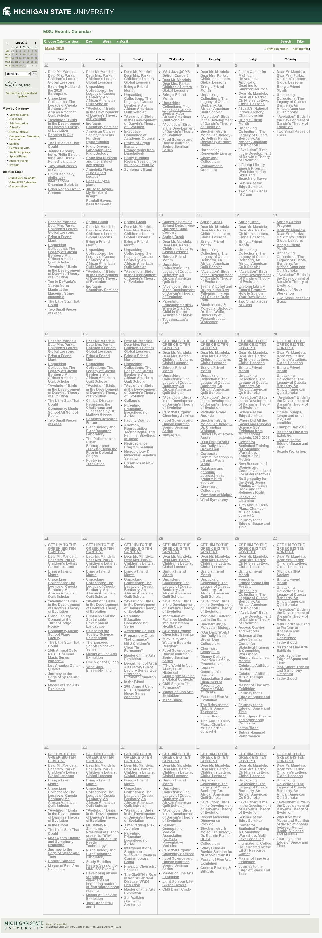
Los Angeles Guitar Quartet (64, 667)
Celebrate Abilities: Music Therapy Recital (254, 677)
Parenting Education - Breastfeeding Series (136, 410)
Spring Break (97, 222)
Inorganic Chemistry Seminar (102, 125)
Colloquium (133, 400)
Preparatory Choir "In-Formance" (139, 637)
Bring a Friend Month (136, 88)
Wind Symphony (214, 500)
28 (12, 51)
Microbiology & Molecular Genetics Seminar (140, 454)
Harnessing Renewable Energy (216, 151)
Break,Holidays (19, 131)
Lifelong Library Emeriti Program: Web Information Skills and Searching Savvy (253, 171)
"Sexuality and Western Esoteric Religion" (176, 642)
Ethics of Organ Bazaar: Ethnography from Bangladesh (139, 148)
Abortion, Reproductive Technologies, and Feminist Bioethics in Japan (139, 432)
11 (28, 54)
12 (32, 54)
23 (20, 62)
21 (12, 62)
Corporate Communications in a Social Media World (216, 459)
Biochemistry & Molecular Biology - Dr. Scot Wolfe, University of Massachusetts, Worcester (216, 313)
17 (24, 58)
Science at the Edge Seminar (250, 185)
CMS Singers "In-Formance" (176, 685)
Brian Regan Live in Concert (64, 191)
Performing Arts (19, 148)
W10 (7, 54)
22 (16, 62)
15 (16, 58)
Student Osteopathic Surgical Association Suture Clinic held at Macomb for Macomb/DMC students (216, 680)
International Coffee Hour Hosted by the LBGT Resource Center (255, 848)
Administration (18, 123)
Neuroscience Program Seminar (138, 445)
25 (28, 62)
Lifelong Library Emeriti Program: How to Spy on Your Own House (253, 291)
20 (36, 58)
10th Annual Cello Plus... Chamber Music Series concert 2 (62, 655)
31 (24, 65)
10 (24, 54)
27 (36, 62)
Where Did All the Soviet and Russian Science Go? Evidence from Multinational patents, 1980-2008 (255, 429)
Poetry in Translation (95, 462)
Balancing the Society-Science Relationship (99, 634)
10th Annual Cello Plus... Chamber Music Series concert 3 (139, 691)
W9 (7, 51)
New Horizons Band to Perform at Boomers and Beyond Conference (293, 631)
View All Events (19, 114)
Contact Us (60, 924)
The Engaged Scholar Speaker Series (100, 645)
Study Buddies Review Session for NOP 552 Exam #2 (140, 161)
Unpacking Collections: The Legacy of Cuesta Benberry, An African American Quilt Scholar (62, 106)
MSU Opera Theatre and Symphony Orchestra (255, 719)
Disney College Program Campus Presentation (215, 660)
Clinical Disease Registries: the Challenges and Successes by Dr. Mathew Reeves (100, 407)
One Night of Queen (102, 662)
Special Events (18, 156)
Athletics (15, 127)
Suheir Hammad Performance (252, 734)
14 (12, 58)
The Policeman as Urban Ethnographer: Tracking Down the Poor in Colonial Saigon (101, 447)
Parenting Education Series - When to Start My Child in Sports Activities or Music (177, 308)
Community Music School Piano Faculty (63, 634)
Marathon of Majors (216, 495)
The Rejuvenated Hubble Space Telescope (214, 708)
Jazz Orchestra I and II (99, 905)
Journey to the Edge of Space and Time (254, 523)
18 (28, 58)
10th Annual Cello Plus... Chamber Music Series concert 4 (215, 726)
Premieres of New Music (138, 465)
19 (32, 58)
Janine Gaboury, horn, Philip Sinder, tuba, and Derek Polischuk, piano (64, 156)
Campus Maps (18, 186)
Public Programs (19, 152)
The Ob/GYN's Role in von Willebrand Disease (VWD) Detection (140, 879)
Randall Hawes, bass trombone (99, 202)
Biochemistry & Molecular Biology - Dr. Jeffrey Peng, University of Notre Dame (216, 138)
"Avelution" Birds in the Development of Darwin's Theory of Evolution (64, 125)
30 (20, 65)
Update (22, 96)
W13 (7, 65)
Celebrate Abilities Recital (254, 667)
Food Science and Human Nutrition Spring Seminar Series (177, 144)
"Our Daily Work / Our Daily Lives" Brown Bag (214, 445)
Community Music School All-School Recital (63, 412)
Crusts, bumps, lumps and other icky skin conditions (290, 417)
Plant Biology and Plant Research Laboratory (101, 430)
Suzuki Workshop (291, 451)
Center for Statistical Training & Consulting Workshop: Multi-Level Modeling (254, 832)
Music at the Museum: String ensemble (61, 293)
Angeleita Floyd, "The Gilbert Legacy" (99, 172)
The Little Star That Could (63, 145)
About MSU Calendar (22, 178)
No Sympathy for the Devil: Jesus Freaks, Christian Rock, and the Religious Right (253, 485)
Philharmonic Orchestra (211, 168)
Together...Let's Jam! (175, 321)
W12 (7, 62)
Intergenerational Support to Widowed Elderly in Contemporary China (140, 855)
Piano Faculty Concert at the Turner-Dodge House (59, 621)
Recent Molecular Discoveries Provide (214, 820)
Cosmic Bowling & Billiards (215, 869)
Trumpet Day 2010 (292, 427)
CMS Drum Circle (176, 889)
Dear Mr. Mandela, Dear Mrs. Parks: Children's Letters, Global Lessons (63, 77)
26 (32, 62)
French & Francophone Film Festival (254, 582)
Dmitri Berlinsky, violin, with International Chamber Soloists (63, 179)
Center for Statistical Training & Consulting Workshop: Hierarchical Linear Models (254, 652)
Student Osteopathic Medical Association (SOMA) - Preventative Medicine (172, 835)
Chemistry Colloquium (210, 160)
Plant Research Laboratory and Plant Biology (99, 149)
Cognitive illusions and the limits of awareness (101, 161)
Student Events (18, 160)
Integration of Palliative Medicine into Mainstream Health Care (177, 621)
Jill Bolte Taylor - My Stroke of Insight (99, 192)
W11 (7, 58)
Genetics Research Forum (102, 421)
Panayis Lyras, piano (98, 183)
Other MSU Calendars (23, 182)
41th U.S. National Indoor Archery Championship (253, 111)
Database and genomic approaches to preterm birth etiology (212, 475)
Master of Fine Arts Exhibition (292, 434)
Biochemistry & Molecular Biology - (216, 626)
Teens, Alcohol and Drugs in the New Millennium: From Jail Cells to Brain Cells (216, 293)
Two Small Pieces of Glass (62, 168)
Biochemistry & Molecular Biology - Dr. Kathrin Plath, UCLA (216, 833)
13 (36, 54)
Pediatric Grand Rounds (213, 414)
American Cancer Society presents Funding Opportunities (100, 136)
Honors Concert (61, 861)
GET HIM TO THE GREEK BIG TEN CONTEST (176, 344)
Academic (15, 119)
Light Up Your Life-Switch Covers (177, 883)
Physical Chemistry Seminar (140, 868)
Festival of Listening (247, 499)
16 (20, 58)
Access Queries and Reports (252, 629)
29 (16, 65)
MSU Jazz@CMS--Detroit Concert (177, 73)
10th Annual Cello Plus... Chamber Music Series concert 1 (253, 510)
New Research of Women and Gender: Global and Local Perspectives (255, 469)
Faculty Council (137, 420)
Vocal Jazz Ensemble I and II (100, 669)
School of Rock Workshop (289, 291)
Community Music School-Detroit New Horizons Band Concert (178, 227)
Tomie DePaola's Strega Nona (62, 283)
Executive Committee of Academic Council (139, 134)
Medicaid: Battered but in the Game (216, 618)
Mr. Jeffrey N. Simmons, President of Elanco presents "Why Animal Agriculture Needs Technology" (102, 835)
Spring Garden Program (289, 224)
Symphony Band (138, 169)
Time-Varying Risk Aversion (139, 827)
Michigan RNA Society (289, 573)
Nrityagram (171, 435)
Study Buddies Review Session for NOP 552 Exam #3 (216, 851)
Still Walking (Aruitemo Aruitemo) (134, 900)
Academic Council (139, 631)
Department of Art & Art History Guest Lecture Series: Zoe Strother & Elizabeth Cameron (140, 670)
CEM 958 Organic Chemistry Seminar (178, 414)
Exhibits (14, 143)
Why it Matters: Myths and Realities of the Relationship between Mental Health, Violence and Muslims (293, 825)
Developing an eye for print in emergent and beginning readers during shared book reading (102, 881)
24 (24, 62)
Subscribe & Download (21, 93)
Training (14, 165)
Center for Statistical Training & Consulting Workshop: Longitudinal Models (254, 450)
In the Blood (134, 682)
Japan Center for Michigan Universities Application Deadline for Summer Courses (253, 80)
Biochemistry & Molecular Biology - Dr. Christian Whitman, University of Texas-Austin (216, 429)
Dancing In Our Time (60, 137)
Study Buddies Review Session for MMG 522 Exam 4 (102, 865)
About (49, 924)
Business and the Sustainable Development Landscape (100, 621)
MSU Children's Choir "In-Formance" (137, 647)
